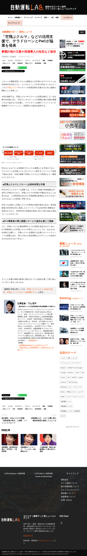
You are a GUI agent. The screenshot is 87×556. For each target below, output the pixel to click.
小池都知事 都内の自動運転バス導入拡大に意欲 (48, 449)
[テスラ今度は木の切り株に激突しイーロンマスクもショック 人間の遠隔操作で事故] (64, 285)
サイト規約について (69, 483)
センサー (81, 392)
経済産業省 (38, 63)
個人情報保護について (70, 486)
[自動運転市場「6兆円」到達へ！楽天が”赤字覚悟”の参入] (64, 263)
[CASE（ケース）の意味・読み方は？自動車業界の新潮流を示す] (64, 307)
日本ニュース (6, 63)
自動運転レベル (66, 401)
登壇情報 (32, 340)
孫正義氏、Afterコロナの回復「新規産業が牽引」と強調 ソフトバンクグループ (14, 420)
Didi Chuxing (73, 382)
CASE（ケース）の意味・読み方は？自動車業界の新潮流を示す (77, 307)
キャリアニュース (14, 23)
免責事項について (68, 497)
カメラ (69, 397)
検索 (57, 17)
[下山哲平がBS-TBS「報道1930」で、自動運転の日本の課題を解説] (64, 274)
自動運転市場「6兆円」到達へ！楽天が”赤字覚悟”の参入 (77, 263)
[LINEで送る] (22, 67)
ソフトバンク (65, 363)
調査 (45, 63)
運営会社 (64, 480)
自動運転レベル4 (66, 411)
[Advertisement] (29, 126)
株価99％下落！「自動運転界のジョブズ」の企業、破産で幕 (77, 341)
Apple (81, 377)
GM (82, 372)
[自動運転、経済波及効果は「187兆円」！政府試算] (10, 439)
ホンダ (75, 358)
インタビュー (67, 17)
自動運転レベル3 (66, 406)
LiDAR (62, 397)
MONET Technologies (75, 368)
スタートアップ (79, 397)
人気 (52, 17)
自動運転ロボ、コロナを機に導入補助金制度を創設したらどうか (43, 419)
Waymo (70, 372)
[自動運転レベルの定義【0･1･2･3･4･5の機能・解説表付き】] (64, 330)
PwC (4, 60)
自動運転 (17, 17)
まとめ (63, 416)
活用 (14, 63)
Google (63, 372)
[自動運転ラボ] (43, 7)
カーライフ (38, 17)
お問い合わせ (66, 500)
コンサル (10, 60)
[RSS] (61, 523)
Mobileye (64, 387)
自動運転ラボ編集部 (9, 56)
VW (68, 377)
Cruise (63, 377)
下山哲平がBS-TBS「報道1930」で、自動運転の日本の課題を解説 (77, 274)
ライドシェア (28, 17)
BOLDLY (63, 368)
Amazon (63, 382)
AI (69, 387)
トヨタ (63, 358)
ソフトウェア (77, 387)
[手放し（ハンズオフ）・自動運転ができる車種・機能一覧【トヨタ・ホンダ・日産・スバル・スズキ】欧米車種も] (64, 318)
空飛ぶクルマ (29, 63)
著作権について (67, 493)
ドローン (27, 60)
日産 (68, 358)
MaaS (63, 392)
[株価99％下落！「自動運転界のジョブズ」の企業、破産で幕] (64, 341)
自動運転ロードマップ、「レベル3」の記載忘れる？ (28, 449)
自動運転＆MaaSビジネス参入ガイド (32, 345)
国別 (45, 17)
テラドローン (19, 60)
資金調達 (77, 411)
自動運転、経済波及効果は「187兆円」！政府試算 (9, 449)
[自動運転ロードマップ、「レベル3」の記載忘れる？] (29, 439)
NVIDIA (74, 377)
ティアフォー (76, 363)
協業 (44, 60)
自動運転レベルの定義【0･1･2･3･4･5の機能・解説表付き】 (77, 330)
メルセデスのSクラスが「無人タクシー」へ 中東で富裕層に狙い (77, 252)
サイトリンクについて (70, 490)
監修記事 (20, 63)
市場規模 (50, 60)
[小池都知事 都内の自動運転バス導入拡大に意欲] (48, 439)
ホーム (10, 17)
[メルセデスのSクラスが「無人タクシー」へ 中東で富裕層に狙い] (64, 252)
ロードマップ (36, 60)
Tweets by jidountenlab (43, 476)
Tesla (77, 372)
